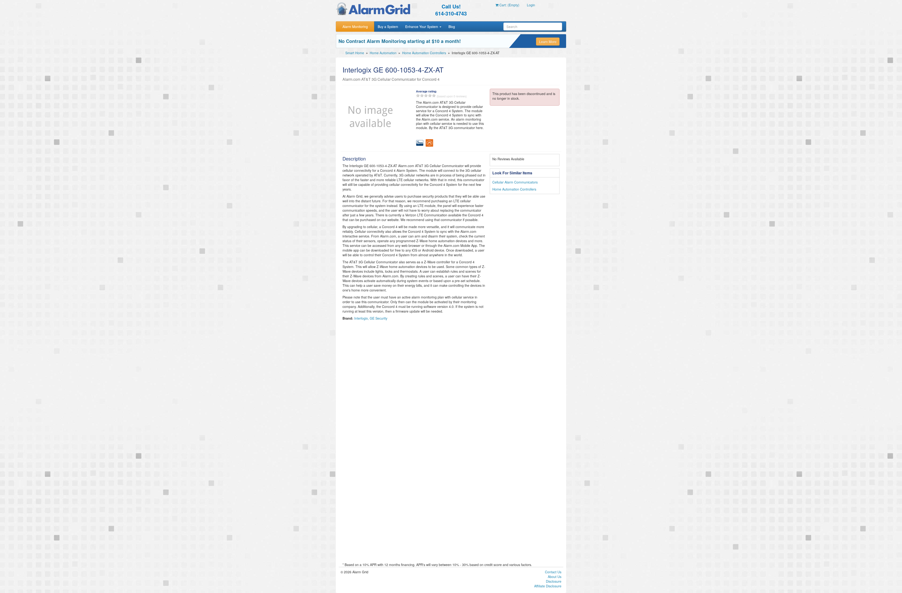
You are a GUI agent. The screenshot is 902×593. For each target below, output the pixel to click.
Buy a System (388, 26)
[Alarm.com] (429, 142)
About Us (554, 576)
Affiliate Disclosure (547, 586)
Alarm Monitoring (355, 26)
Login (531, 5)
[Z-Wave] (420, 142)
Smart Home (354, 52)
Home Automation (383, 52)
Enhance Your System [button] (422, 26)
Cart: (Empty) (508, 5)
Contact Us (553, 572)
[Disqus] (451, 381)
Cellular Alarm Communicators (515, 182)
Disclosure (553, 581)
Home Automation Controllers (424, 52)
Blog (451, 26)
